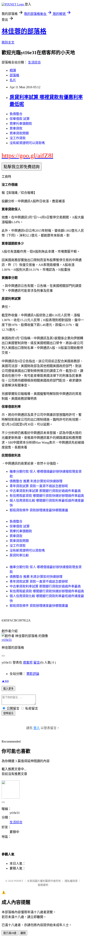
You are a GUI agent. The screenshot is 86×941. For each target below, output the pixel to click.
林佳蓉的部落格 (24, 31)
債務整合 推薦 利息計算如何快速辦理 (36, 481)
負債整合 (16, 114)
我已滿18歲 (9, 933)
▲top (5, 681)
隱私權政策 (71, 880)
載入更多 (8, 688)
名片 (13, 80)
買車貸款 (16, 128)
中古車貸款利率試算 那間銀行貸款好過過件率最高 (45, 491)
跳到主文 (8, 42)
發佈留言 (8, 713)
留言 (36, 662)
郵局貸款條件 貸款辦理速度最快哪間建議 (39, 510)
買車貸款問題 (19, 133)
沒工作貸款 (18, 138)
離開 (23, 933)
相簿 (13, 70)
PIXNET (18, 880)
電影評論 (32, 673)
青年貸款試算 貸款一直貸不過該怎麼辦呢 (39, 486)
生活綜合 (34, 62)
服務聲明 (43, 884)
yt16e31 (7, 639)
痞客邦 (28, 662)
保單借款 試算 (20, 118)
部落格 (14, 75)
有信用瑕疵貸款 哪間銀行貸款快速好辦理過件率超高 (47, 495)
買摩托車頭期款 (21, 123)
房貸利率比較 (19, 555)
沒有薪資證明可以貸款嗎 (27, 143)
